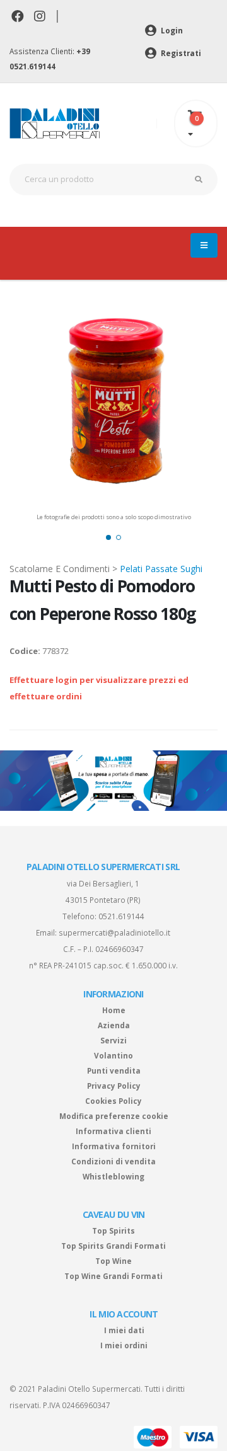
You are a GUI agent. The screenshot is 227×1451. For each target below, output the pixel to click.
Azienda (114, 1025)
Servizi (113, 1040)
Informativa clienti (113, 1131)
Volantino (113, 1055)
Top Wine (113, 1261)
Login (171, 30)
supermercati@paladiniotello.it (114, 932)
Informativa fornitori (114, 1146)
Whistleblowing (113, 1176)
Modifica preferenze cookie (113, 1116)
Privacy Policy (114, 1086)
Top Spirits (113, 1230)
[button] (108, 537)
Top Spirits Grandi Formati (113, 1246)
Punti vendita (114, 1070)
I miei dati (124, 1330)
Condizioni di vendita (113, 1161)
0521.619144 (121, 916)
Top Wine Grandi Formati (113, 1276)
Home (113, 1010)
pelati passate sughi (161, 569)
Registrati (180, 53)
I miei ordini (124, 1345)
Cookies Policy (113, 1101)
